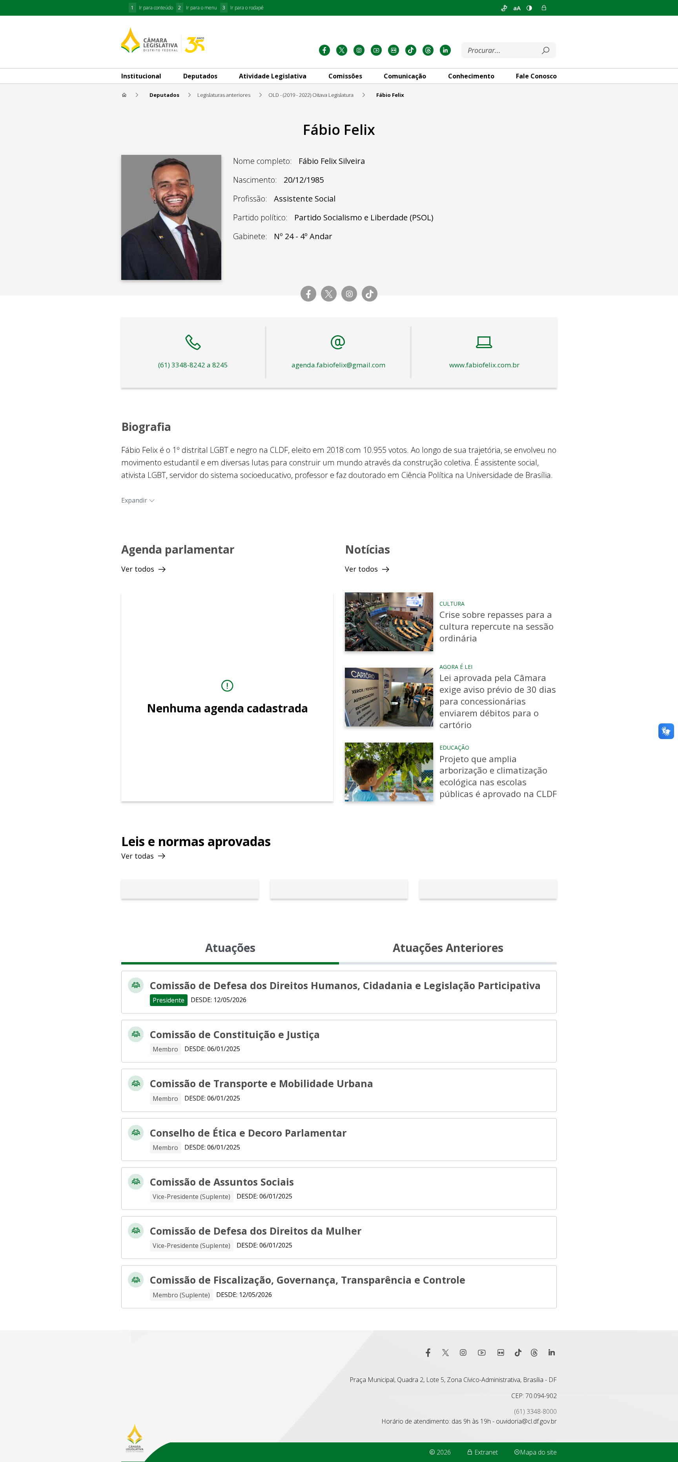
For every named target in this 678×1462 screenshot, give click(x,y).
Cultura (452, 603)
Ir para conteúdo (152, 7)
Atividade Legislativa (272, 76)
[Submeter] (545, 50)
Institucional (141, 76)
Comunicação (405, 76)
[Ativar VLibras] (504, 8)
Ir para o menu (197, 7)
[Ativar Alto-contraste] (529, 8)
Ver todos (137, 569)
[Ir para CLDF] (162, 40)
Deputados (200, 76)
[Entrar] (544, 8)
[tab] (141, 76)
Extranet (485, 1452)
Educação (454, 747)
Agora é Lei (455, 666)
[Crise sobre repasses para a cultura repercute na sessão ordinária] (389, 621)
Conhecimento (471, 76)
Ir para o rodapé (243, 7)
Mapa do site (538, 1452)
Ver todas (137, 856)
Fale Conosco (536, 76)
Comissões (345, 76)
